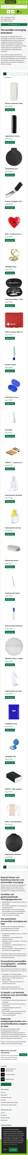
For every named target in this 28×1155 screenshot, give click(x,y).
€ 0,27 (8, 139)
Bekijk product (10, 109)
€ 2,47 (8, 302)
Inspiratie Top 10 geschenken (8, 1105)
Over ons (3, 1092)
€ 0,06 (8, 367)
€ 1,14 (8, 335)
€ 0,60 (8, 204)
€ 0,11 (8, 433)
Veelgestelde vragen (6, 1097)
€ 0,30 (8, 171)
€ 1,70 (8, 269)
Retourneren (4, 1120)
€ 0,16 (8, 498)
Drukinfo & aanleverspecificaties (9, 1102)
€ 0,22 (8, 824)
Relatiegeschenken (10, 17)
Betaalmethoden (5, 1117)
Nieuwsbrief (4, 1095)
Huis (14, 19)
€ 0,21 (8, 759)
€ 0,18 (8, 596)
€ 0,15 (8, 465)
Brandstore (4, 1115)
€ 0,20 (8, 106)
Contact (3, 1113)
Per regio (3, 1100)
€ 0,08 (8, 400)
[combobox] (14, 7)
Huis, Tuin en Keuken (6, 19)
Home (2, 17)
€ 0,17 (8, 563)
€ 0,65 (8, 237)
